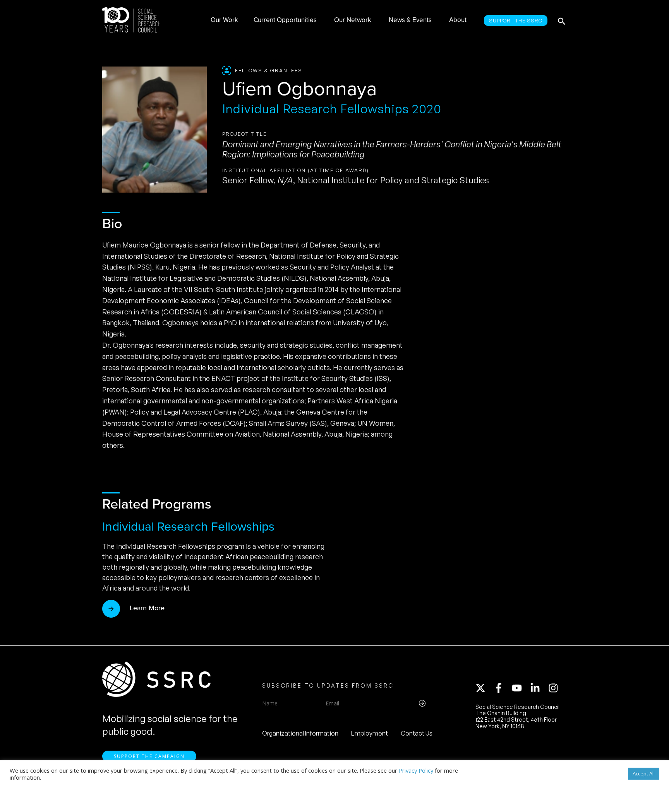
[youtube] (520, 688)
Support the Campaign (149, 756)
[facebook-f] (502, 688)
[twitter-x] (483, 688)
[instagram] (554, 688)
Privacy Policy (416, 770)
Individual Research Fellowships (188, 526)
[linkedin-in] (538, 688)
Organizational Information (300, 733)
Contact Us (416, 733)
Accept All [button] (644, 773)
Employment (369, 733)
